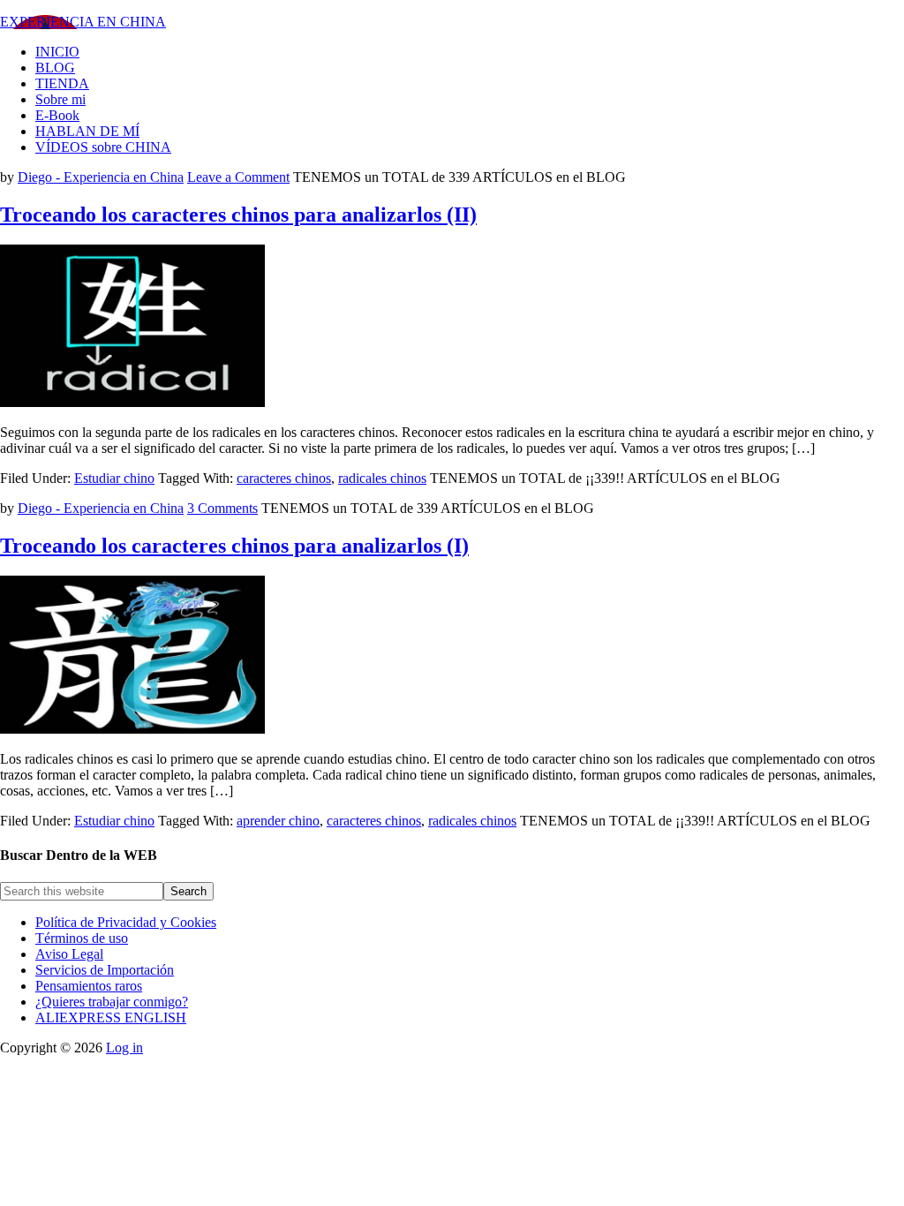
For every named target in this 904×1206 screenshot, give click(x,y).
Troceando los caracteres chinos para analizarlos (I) (234, 545)
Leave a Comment (238, 177)
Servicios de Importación (104, 969)
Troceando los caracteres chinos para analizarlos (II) (238, 214)
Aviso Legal (69, 953)
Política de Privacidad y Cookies (125, 922)
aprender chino (278, 820)
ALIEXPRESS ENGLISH (110, 1017)
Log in (124, 1047)
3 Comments (222, 508)
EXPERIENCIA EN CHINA (83, 21)
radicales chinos (382, 478)
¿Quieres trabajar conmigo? (111, 1001)
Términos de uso (81, 938)
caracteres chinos (284, 478)
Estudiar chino (114, 478)
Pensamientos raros (88, 985)
